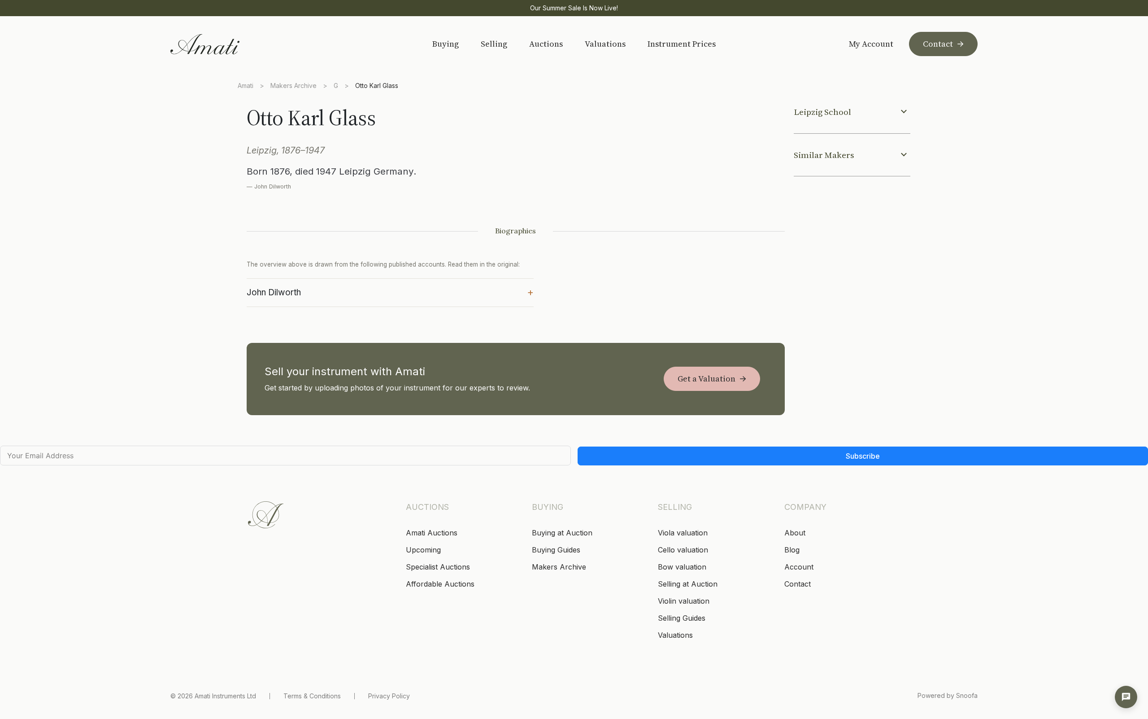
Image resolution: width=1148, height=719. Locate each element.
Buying (445, 43)
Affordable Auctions (440, 583)
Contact (938, 43)
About (794, 532)
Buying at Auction (562, 532)
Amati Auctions (431, 532)
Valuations (605, 43)
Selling (494, 43)
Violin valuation (683, 600)
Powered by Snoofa (948, 695)
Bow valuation (682, 566)
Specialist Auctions (438, 566)
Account (798, 566)
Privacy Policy (389, 696)
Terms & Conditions (312, 696)
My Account (871, 44)
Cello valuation (683, 549)
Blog (792, 549)
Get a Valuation (706, 378)
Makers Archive (293, 85)
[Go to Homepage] (234, 44)
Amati (245, 85)
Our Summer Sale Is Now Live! (574, 8)
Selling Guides (681, 618)
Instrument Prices (682, 43)
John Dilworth (390, 292)
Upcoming (423, 549)
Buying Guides (556, 549)
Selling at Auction (688, 583)
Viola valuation (683, 532)
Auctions (546, 43)
